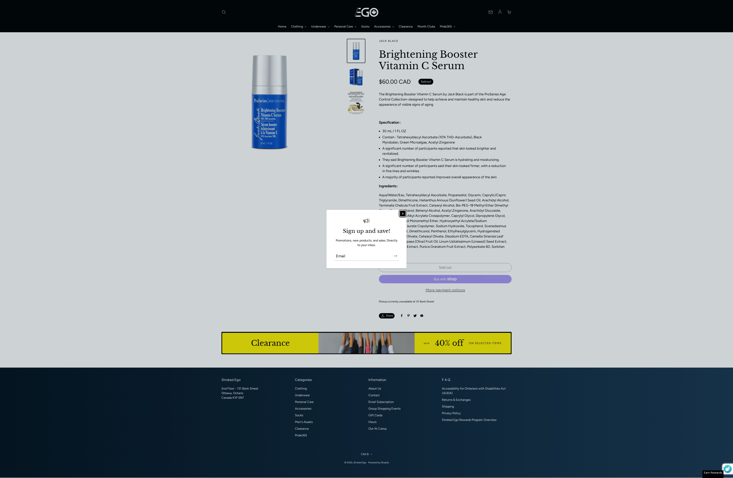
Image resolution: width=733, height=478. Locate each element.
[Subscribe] (395, 256)
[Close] (403, 213)
